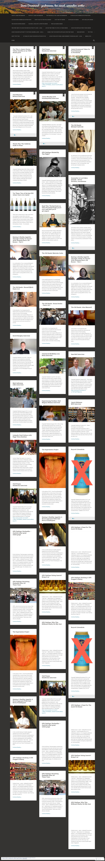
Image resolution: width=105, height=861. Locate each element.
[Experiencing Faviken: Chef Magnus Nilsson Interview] (52, 413)
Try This (90, 32)
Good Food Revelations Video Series (81, 28)
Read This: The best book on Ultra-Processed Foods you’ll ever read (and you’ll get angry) (51, 208)
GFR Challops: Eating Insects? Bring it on (52, 576)
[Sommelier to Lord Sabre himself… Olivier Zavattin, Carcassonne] (81, 204)
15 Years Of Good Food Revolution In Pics (34, 36)
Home (13, 40)
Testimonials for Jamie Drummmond (56, 15)
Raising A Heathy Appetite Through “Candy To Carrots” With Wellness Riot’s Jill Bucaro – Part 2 (22, 239)
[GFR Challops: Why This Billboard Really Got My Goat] (52, 637)
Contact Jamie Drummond (35, 15)
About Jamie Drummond (18, 15)
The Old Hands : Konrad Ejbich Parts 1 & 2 (23, 288)
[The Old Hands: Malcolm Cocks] (52, 266)
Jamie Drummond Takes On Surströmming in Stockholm (80, 50)
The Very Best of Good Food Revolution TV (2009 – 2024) (27, 28)
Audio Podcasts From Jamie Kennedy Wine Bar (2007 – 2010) (65, 36)
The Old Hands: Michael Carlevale (77, 126)
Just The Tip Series (60, 19)
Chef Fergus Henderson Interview (49, 50)
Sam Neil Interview (77, 354)
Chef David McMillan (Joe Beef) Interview (51, 354)
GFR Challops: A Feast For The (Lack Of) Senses (81, 528)
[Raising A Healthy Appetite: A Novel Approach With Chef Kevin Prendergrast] (52, 534)
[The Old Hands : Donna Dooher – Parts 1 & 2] (52, 316)
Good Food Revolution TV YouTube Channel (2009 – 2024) (27, 32)
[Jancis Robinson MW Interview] (81, 414)
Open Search (94, 40)
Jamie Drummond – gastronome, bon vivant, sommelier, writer (52, 5)
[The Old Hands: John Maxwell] (81, 317)
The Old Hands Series (57, 23)
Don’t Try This (16, 36)
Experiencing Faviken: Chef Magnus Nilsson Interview (51, 401)
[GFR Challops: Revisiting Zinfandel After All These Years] (23, 595)
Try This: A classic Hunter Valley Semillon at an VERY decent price (22, 50)
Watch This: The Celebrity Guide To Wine (22, 144)
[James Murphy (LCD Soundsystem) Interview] (52, 111)
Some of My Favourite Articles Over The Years (60, 32)
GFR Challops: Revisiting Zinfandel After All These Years (21, 583)
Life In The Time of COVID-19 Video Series (56, 28)
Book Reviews (81, 32)
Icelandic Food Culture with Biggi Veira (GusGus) (22, 436)
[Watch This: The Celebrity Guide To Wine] (23, 157)
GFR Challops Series (87, 19)
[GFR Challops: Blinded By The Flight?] (52, 167)
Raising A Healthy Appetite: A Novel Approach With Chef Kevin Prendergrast (52, 518)
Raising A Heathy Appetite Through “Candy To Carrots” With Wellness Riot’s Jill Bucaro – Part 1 (80, 259)
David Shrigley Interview (21, 336)
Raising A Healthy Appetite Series (38, 23)
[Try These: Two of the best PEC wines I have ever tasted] (23, 204)
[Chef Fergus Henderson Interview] (52, 61)
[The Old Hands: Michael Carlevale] (81, 141)
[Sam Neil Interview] (81, 366)
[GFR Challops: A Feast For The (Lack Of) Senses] (81, 540)
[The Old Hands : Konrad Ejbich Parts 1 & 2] (23, 299)
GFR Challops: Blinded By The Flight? (50, 153)
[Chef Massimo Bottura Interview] (23, 106)
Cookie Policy (24, 858)
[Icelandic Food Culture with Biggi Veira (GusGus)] (23, 447)
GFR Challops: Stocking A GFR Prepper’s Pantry (81, 578)
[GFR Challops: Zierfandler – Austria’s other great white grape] (23, 544)
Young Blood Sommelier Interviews (80, 15)
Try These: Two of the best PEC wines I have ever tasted (23, 194)
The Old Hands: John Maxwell (81, 307)
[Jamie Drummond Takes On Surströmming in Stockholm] (81, 73)
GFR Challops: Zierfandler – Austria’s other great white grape (22, 533)
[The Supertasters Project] (52, 470)
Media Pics (88, 36)
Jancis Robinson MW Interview (76, 403)
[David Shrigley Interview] (23, 346)
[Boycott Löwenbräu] (81, 474)
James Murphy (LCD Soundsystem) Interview (50, 97)
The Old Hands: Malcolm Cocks (52, 253)
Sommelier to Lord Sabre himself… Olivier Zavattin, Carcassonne (79, 179)
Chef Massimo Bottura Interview (19, 95)
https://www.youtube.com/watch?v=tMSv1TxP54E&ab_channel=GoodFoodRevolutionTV (52, 85)
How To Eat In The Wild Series (43, 19)
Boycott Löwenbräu (77, 449)
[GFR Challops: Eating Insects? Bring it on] (52, 586)
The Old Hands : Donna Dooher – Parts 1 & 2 (52, 304)
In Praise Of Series (73, 19)
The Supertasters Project (50, 449)
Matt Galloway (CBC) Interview (18, 384)
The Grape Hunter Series (18, 23)
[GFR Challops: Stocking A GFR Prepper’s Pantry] (81, 591)
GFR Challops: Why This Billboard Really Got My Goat (52, 623)
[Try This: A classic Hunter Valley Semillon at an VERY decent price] (23, 61)
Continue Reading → (17, 84)
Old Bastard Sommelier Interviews (21, 19)
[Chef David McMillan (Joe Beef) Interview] (52, 365)
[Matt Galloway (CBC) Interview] (23, 398)
